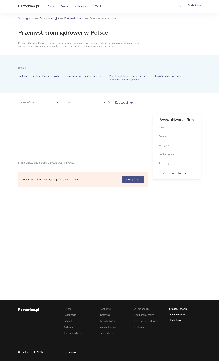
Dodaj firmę (194, 5)
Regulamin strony (144, 315)
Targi (98, 6)
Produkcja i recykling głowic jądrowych (83, 76)
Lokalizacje (70, 315)
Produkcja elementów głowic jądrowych (38, 76)
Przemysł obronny (74, 18)
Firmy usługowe (108, 327)
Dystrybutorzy (107, 321)
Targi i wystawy (73, 333)
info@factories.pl (178, 309)
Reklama (139, 327)
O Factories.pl (142, 309)
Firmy (51, 6)
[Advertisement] (82, 135)
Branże (64, 6)
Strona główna (26, 18)
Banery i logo (106, 333)
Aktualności (81, 6)
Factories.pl (28, 6)
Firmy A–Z (69, 321)
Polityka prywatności (146, 321)
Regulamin (70, 352)
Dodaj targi (175, 320)
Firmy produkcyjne (49, 18)
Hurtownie (105, 315)
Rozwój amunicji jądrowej (168, 76)
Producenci (105, 309)
